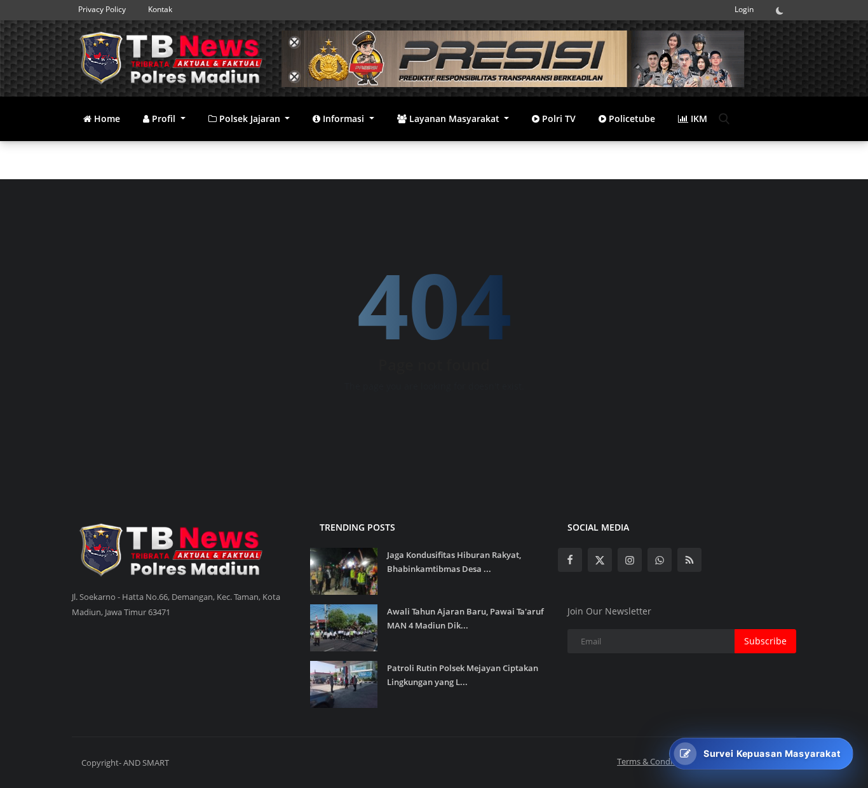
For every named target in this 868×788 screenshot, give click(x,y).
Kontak (160, 9)
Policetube (630, 118)
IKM (697, 118)
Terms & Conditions (654, 761)
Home (106, 118)
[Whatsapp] (660, 560)
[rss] (689, 560)
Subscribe (765, 641)
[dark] (783, 10)
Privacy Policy (102, 9)
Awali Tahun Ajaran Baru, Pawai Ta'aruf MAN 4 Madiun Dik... (465, 618)
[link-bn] (512, 59)
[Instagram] (630, 560)
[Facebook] (570, 560)
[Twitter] (600, 560)
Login (744, 9)
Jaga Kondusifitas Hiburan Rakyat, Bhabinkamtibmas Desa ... (454, 561)
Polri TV (557, 118)
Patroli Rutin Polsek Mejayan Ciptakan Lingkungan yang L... (462, 675)
